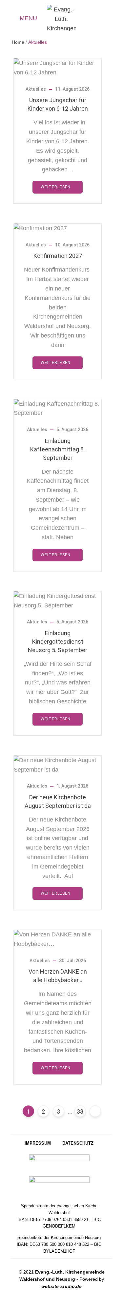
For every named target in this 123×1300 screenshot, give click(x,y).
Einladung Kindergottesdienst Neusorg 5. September (57, 641)
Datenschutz (77, 1143)
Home (18, 42)
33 (80, 1111)
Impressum (38, 1143)
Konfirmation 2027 (57, 255)
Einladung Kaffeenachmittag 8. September (57, 449)
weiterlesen (56, 187)
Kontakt (86, 18)
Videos (110, 19)
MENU (28, 18)
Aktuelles (98, 19)
